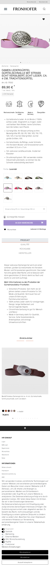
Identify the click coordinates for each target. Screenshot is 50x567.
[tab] (25, 240)
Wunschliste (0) (31, 2)
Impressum (5, 471)
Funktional (9, 545)
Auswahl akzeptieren (25, 562)
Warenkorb (5, 455)
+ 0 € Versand (7, 94)
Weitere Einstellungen (11, 547)
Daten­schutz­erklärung (9, 474)
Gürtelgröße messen (16, 217)
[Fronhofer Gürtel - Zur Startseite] (25, 10)
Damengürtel (14, 66)
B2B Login (5, 445)
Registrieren (5, 448)
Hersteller (25, 253)
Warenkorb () (43, 2)
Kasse (3, 458)
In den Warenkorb (24, 223)
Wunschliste (42, 18)
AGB (3, 477)
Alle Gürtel (5, 66)
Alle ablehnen (25, 557)
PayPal (8, 542)
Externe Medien (12, 537)
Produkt (25, 240)
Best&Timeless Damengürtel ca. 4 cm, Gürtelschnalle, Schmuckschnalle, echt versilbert (22, 398)
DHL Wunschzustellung (15, 539)
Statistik (8, 532)
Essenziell (9, 529)
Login (3, 442)
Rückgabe (25, 249)
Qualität (25, 245)
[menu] (5, 9)
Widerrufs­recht (6, 467)
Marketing (9, 534)
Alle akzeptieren (25, 552)
